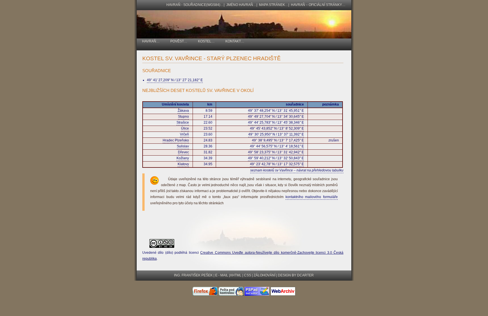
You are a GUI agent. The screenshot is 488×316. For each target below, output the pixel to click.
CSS (247, 275)
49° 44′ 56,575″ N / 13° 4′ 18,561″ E (277, 146)
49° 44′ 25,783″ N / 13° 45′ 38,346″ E (276, 122)
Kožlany (183, 158)
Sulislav (183, 146)
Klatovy (183, 164)
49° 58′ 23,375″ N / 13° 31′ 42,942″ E (276, 152)
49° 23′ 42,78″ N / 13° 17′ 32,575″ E (277, 164)
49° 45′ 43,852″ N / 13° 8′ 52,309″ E (277, 128)
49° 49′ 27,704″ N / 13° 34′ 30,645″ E (276, 117)
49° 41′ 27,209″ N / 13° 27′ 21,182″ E (175, 80)
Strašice (183, 122)
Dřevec (183, 152)
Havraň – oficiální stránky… (318, 5)
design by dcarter (296, 275)
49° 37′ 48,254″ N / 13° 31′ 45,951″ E (276, 111)
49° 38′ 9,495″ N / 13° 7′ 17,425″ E (278, 140)
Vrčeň (184, 134)
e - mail (221, 275)
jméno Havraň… (241, 5)
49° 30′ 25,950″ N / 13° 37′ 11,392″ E (276, 134)
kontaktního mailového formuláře (312, 197)
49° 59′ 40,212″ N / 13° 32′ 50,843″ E (276, 158)
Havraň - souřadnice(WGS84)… (195, 5)
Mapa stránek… (273, 5)
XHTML (235, 275)
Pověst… (178, 41)
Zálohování (264, 275)
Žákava (183, 111)
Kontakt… (234, 41)
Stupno (183, 117)
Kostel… (206, 41)
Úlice (185, 128)
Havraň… (151, 41)
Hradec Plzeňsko (176, 140)
